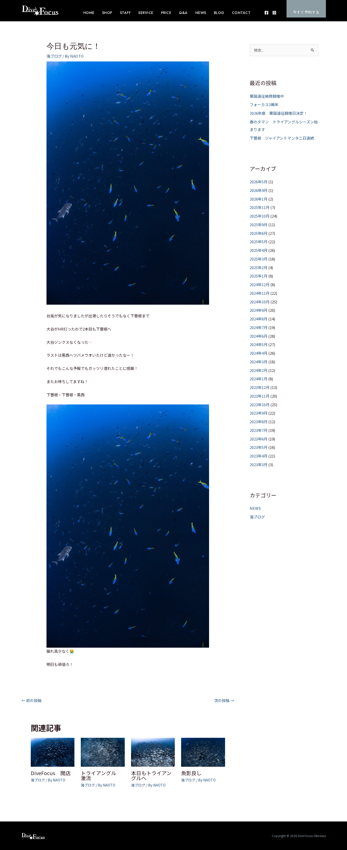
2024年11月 (260, 293)
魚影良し (191, 773)
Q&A (183, 12)
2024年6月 (258, 336)
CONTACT (241, 12)
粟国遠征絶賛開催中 (267, 96)
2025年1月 (258, 276)
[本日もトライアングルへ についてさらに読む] (153, 751)
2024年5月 (258, 344)
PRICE (166, 12)
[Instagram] (274, 13)
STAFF (125, 12)
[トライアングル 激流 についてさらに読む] (103, 751)
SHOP (107, 12)
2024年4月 (258, 353)
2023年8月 (258, 421)
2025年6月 (258, 233)
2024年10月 (260, 301)
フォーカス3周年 (264, 104)
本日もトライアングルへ (151, 775)
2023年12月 (260, 387)
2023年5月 (258, 447)
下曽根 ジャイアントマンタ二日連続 (282, 138)
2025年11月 (260, 207)
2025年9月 (258, 224)
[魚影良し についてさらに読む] (203, 751)
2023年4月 (258, 456)
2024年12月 (260, 284)
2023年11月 (260, 396)
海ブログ (54, 56)
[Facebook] (266, 13)
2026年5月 (258, 181)
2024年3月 (258, 361)
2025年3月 (258, 258)
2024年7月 (258, 327)
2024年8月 (258, 318)
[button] (306, 9)
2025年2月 (258, 267)
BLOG (219, 12)
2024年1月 (258, 378)
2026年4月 (258, 190)
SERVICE (145, 12)
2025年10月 (260, 216)
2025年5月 (258, 241)
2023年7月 (258, 430)
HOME (88, 12)
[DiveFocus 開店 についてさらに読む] (53, 751)
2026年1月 (258, 199)
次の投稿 (224, 700)
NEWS (200, 12)
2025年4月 (258, 250)
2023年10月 (260, 404)
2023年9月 (258, 413)
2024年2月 (258, 370)
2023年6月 (258, 439)
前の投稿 (31, 700)
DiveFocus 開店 (51, 773)
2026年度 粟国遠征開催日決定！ (278, 113)
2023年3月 (258, 464)
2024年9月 (258, 310)
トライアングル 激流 (101, 775)
